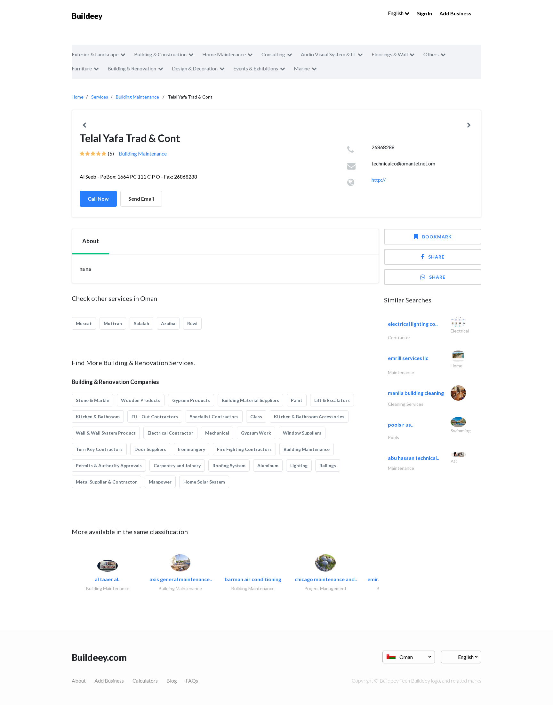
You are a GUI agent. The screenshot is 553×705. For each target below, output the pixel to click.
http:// (379, 180)
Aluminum (267, 465)
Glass (256, 416)
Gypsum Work (256, 433)
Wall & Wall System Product (106, 433)
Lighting (299, 465)
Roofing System (228, 465)
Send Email (141, 199)
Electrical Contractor (170, 433)
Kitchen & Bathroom (98, 416)
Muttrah (113, 323)
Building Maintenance (137, 97)
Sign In (424, 13)
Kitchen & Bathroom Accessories (309, 416)
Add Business (455, 13)
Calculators (145, 680)
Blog (171, 680)
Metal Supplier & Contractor (106, 482)
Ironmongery (191, 449)
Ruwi (192, 323)
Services (99, 97)
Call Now (98, 199)
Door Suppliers (150, 449)
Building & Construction (160, 54)
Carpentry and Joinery (177, 465)
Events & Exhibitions (255, 68)
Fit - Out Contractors (155, 416)
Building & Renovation (132, 68)
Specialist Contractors (214, 416)
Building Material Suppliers (250, 400)
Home (78, 97)
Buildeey (87, 15)
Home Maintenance (224, 54)
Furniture (82, 68)
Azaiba (168, 323)
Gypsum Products (191, 400)
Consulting (273, 54)
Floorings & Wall (390, 54)
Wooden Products (140, 400)
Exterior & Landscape (95, 54)
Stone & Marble (92, 400)
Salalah (141, 323)
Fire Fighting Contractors (244, 449)
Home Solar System (204, 482)
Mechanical (217, 433)
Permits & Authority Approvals (109, 465)
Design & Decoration (195, 68)
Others (431, 54)
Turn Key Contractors (99, 449)
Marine (302, 68)
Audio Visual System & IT (328, 54)
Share (436, 257)
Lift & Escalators (332, 400)
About (79, 680)
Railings (327, 465)
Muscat (84, 323)
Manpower (160, 482)
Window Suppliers (302, 433)
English (396, 13)
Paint (296, 400)
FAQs (192, 680)
